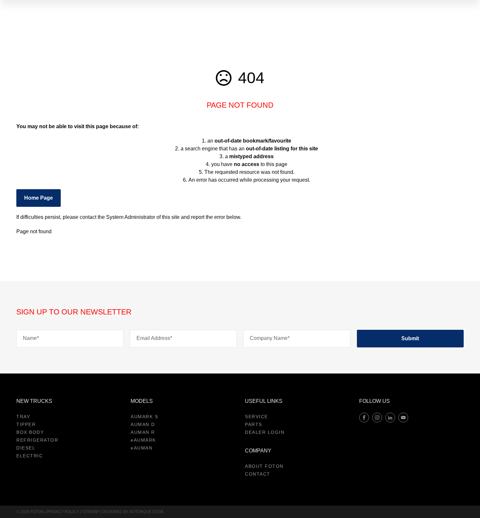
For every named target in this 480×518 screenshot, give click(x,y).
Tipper (26, 424)
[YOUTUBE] (403, 417)
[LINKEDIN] (390, 417)
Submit (410, 338)
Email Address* (154, 338)
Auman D (143, 424)
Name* (31, 338)
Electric (29, 455)
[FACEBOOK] (364, 417)
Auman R (143, 432)
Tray (23, 416)
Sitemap (90, 512)
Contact (257, 474)
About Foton (264, 466)
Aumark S (144, 416)
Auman (141, 447)
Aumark (143, 440)
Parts (253, 424)
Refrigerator (37, 440)
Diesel (25, 447)
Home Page (38, 198)
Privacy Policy (63, 512)
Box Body (30, 432)
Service (256, 416)
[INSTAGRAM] (377, 417)
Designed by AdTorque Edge (133, 512)
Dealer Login (264, 432)
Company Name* (270, 338)
